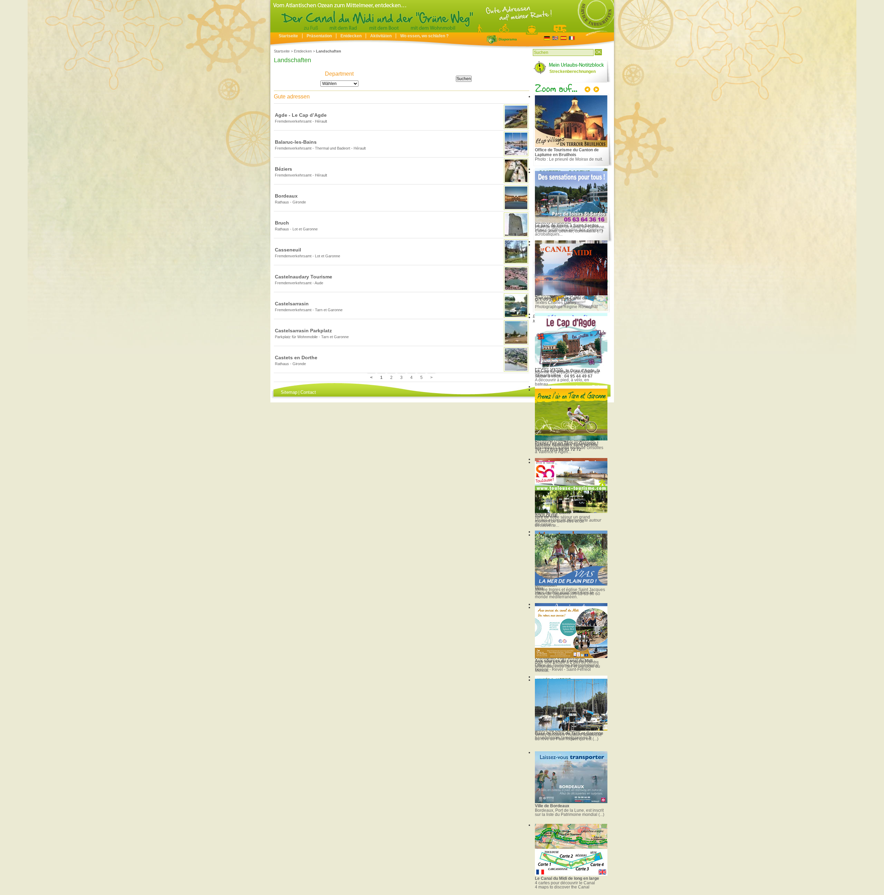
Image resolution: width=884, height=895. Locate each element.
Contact (308, 392)
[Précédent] (588, 90)
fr (571, 38)
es (563, 38)
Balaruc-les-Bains (296, 142)
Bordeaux (286, 196)
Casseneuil (288, 250)
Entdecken (351, 36)
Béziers (283, 169)
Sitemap (289, 392)
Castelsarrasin (292, 303)
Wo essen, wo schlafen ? (424, 36)
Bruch (282, 223)
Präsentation (319, 36)
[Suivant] (595, 90)
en (555, 38)
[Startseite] (442, 30)
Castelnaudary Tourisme (303, 276)
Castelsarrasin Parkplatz (303, 330)
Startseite (288, 36)
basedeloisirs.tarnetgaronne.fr (563, 737)
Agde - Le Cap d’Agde (301, 115)
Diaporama (492, 39)
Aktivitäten (381, 36)
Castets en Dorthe (296, 357)
